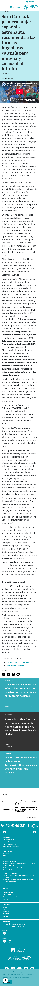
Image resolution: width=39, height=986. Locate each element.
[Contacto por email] (34, 832)
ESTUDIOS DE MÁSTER (10, 873)
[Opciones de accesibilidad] (5, 980)
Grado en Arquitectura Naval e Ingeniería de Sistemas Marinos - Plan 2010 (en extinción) (19, 868)
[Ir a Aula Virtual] (22, 826)
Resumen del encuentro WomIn (19, 662)
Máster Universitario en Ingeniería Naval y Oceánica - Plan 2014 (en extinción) (18, 880)
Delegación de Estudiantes (11, 846)
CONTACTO (6, 922)
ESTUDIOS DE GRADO (9, 861)
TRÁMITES (6, 911)
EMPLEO (5, 916)
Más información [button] (26, 977)
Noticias (5, 907)
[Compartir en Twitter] (8, 674)
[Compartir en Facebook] (13, 674)
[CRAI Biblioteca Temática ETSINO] (8, 825)
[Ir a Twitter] (13, 968)
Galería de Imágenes (15, 665)
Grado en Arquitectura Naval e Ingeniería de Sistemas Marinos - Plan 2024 (19, 864)
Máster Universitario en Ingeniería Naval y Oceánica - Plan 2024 (18, 876)
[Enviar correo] (18, 674)
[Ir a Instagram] (19, 968)
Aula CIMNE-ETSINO (9, 894)
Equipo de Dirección (9, 839)
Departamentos (7, 851)
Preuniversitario (6, 76)
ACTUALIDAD (7, 904)
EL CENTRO (6, 837)
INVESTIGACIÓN (8, 892)
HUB (4, 855)
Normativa (6, 853)
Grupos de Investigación (10, 897)
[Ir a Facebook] (7, 968)
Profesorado (6, 848)
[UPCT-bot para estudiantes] (3, 826)
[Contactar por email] (10, 941)
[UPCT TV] (34, 825)
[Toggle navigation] (4, 7)
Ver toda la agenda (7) (32, 817)
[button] (30, 1)
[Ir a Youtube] (26, 968)
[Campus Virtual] (15, 825)
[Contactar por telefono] (4, 832)
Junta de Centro (7, 842)
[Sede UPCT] (28, 825)
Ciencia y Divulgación (8, 78)
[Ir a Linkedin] (32, 968)
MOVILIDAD (7, 889)
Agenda (5, 909)
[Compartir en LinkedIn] (4, 674)
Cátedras (5, 899)
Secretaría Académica (9, 844)
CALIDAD (6, 914)
